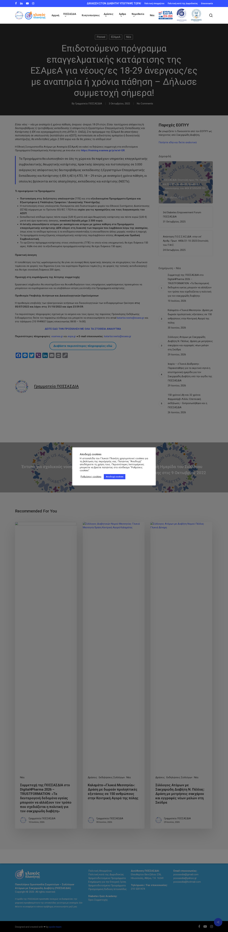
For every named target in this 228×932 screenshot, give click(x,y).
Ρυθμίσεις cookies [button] (91, 476)
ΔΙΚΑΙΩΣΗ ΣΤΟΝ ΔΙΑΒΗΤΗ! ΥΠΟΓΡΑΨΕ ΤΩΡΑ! (114, 3)
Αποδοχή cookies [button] (114, 476)
